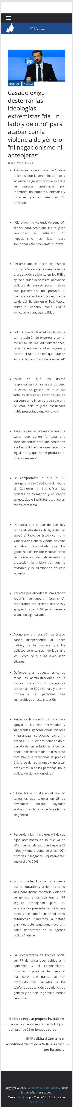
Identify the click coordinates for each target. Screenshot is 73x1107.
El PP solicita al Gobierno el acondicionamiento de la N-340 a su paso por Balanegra (35, 1044)
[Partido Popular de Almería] (36, 25)
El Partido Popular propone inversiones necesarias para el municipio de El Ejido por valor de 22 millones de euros (37, 1024)
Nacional (14, 84)
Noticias (28, 84)
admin (30, 163)
